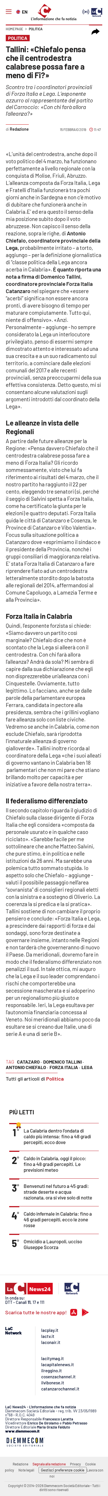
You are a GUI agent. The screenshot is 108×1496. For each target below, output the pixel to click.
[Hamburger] (9, 12)
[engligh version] (19, 11)
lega (87, 1067)
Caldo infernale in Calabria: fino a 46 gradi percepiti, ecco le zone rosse (58, 1219)
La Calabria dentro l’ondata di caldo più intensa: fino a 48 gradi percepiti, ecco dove (57, 1136)
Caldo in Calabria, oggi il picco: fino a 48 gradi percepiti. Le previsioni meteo (55, 1164)
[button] (95, 32)
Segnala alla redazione (49, 1464)
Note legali (26, 1470)
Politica (36, 29)
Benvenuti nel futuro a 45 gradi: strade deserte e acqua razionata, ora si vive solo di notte (58, 1191)
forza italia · (65, 1067)
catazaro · (29, 1061)
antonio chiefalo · (27, 1067)
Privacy (75, 1464)
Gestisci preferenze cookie (62, 1470)
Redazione (20, 1464)
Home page (14, 29)
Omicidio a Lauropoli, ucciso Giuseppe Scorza (53, 1244)
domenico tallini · (63, 1061)
